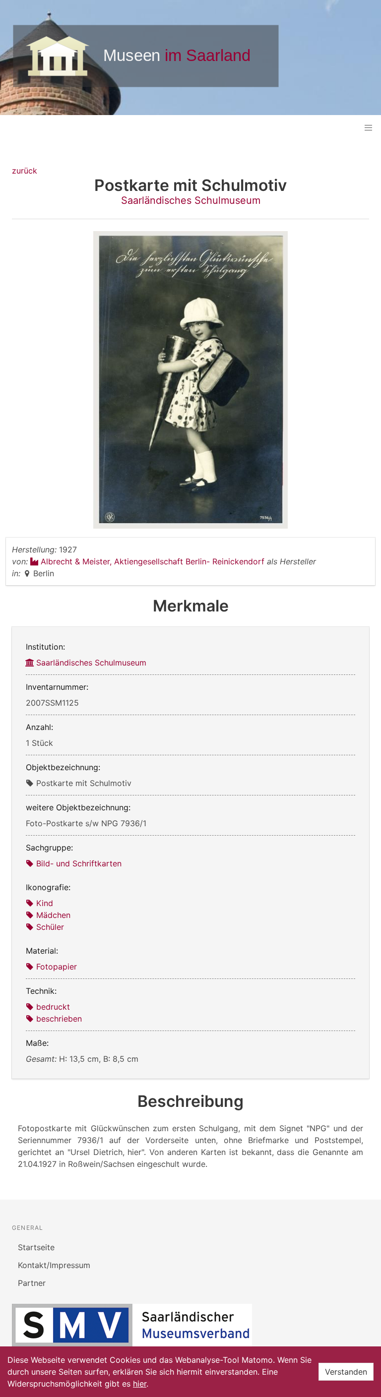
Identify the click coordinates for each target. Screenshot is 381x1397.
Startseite (36, 1247)
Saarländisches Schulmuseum (190, 200)
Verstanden (346, 1372)
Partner (32, 1283)
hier (139, 1384)
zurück (24, 171)
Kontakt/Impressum (54, 1265)
